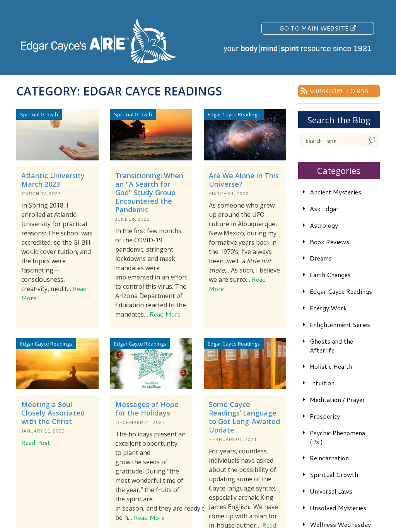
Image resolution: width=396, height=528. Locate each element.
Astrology (324, 225)
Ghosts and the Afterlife (331, 345)
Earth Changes (330, 274)
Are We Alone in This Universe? (244, 180)
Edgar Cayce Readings (341, 291)
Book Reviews (329, 241)
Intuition (322, 382)
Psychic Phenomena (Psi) (337, 437)
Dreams (321, 258)
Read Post (35, 442)
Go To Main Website (314, 28)
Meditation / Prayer (337, 399)
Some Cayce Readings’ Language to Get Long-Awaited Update (244, 417)
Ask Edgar (324, 208)
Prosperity (325, 416)
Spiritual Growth (334, 474)
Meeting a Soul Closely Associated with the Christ (53, 413)
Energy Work (328, 307)
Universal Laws (331, 491)
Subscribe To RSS (339, 90)
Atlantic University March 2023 (53, 180)
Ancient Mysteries (335, 191)
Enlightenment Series (340, 324)
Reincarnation (329, 457)
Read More (165, 314)
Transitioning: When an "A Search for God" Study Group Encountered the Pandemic (149, 192)
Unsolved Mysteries (338, 507)
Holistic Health (331, 366)
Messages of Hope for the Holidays (147, 408)
